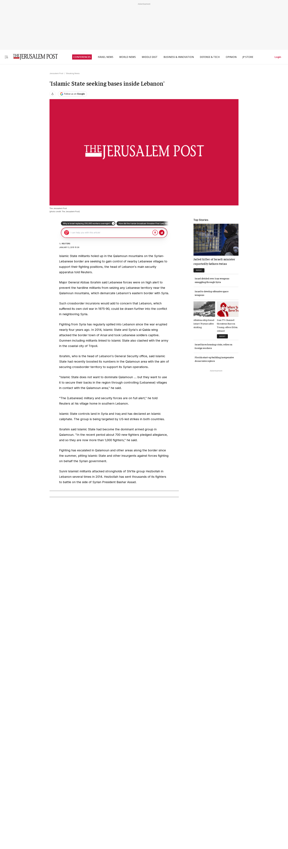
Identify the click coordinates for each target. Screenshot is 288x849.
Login (278, 56)
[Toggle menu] (6, 57)
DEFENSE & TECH (210, 57)
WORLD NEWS (127, 57)
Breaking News (73, 73)
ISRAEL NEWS (105, 57)
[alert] (27, 815)
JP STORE (248, 57)
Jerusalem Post (56, 73)
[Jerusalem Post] (33, 57)
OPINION (231, 57)
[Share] (53, 94)
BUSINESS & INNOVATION (179, 57)
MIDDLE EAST (150, 57)
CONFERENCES (82, 57)
